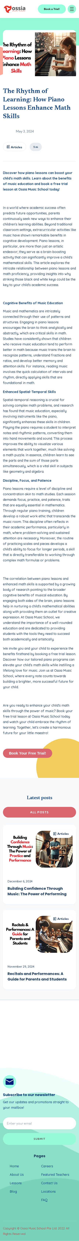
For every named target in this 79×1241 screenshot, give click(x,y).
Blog (13, 1191)
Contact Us (49, 1183)
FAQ (44, 1200)
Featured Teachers (55, 1174)
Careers (47, 1166)
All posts (39, 812)
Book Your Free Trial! (27, 753)
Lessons (16, 1183)
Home (14, 1166)
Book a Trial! (52, 9)
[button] (72, 9)
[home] (14, 9)
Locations (48, 1191)
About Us (17, 1174)
